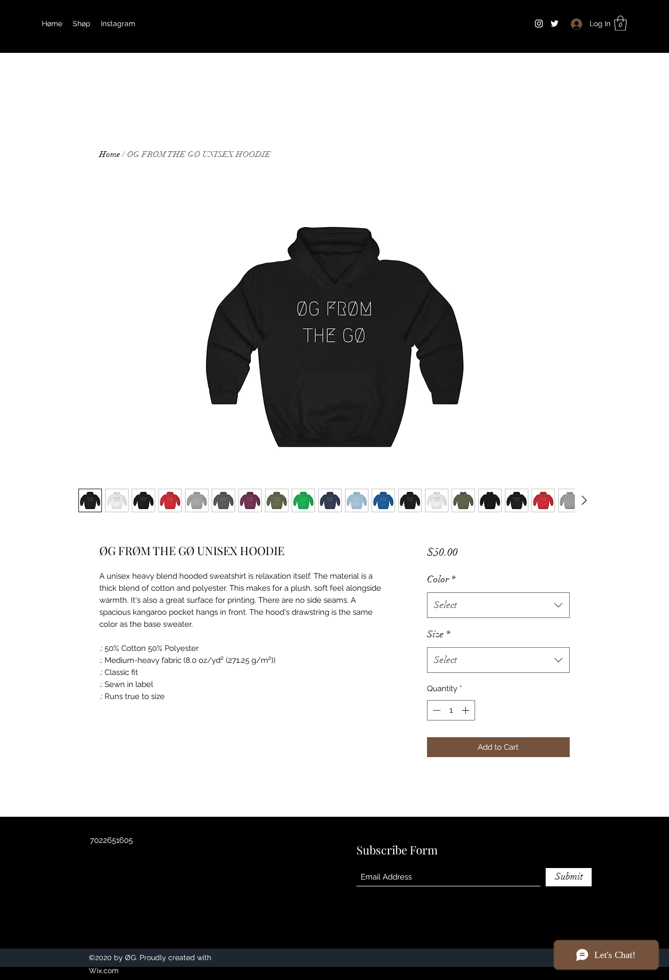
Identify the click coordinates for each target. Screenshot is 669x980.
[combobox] (498, 605)
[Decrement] (436, 710)
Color (441, 579)
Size (438, 634)
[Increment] (466, 710)
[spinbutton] (450, 710)
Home (109, 154)
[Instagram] (539, 23)
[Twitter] (554, 23)
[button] (620, 23)
